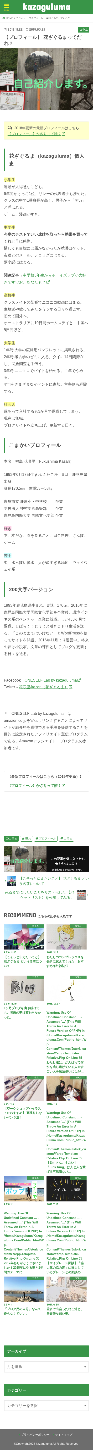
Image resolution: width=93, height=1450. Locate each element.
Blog (28, 838)
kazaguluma (46, 6)
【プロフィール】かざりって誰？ (34, 134)
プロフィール (47, 838)
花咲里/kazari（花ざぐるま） (43, 687)
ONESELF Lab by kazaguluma (51, 680)
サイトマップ (63, 1434)
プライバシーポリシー (35, 1434)
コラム (13, 838)
